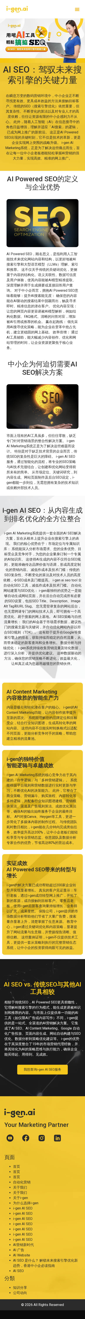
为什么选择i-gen (25, 1203)
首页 (16, 1166)
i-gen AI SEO (22, 1208)
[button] (77, 9)
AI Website (21, 1255)
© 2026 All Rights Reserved (42, 1305)
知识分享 (20, 1288)
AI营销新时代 (23, 1245)
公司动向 (20, 1293)
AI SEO (18, 1271)
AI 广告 (18, 1250)
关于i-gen (20, 1198)
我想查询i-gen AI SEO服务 (42, 1069)
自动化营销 (22, 1182)
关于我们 (20, 1187)
